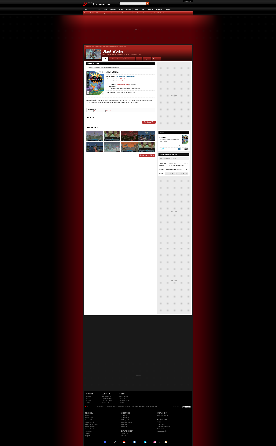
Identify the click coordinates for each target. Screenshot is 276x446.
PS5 (99, 10)
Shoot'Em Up (125, 85)
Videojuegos (98, 46)
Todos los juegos (107, 398)
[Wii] (162, 13)
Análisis (111, 13)
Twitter (149, 442)
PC (93, 10)
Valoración (105, 402)
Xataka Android (89, 422)
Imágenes (105, 13)
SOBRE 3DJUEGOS (140, 407)
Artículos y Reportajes (122, 13)
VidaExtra (124, 424)
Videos (168, 10)
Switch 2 (128, 10)
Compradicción (161, 431)
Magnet (87, 436)
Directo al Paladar (162, 415)
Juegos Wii (106, 46)
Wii (93, 46)
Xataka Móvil (89, 417)
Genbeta (87, 433)
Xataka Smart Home (91, 424)
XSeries (113, 10)
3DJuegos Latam (126, 422)
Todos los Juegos (148, 13)
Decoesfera (161, 429)
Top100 (156, 13)
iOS (143, 10)
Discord (109, 442)
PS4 (105, 10)
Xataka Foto (89, 420)
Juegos (90, 407)
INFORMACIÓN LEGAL (152, 407)
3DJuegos (88, 46)
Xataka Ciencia (89, 429)
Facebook (139, 442)
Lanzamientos (170, 13)
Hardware (133, 13)
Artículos (88, 400)
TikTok (119, 442)
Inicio (86, 10)
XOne (121, 10)
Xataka (87, 415)
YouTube (128, 442)
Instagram (159, 442)
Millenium (124, 426)
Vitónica (159, 422)
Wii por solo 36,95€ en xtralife (125, 76)
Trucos (139, 13)
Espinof (123, 435)
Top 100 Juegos (107, 400)
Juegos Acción (114, 46)
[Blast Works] (93, 54)
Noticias (159, 10)
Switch (136, 10)
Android (150, 10)
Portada (86, 13)
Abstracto (133, 85)
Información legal (124, 400)
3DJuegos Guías (126, 420)
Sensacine (124, 433)
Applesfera (88, 431)
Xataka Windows (90, 426)
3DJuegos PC (125, 417)
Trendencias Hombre (163, 426)
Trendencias (161, 424)
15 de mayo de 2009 (122, 55)
